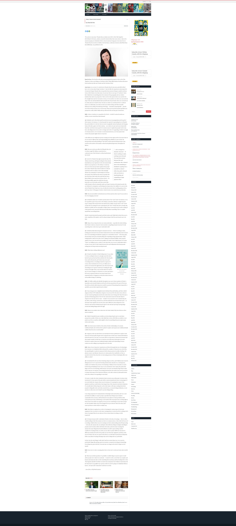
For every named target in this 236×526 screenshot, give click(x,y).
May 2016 (133, 317)
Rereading (133, 395)
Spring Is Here (140, 105)
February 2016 (133, 324)
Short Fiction (133, 400)
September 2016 (134, 309)
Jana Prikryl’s (141, 98)
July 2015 (133, 331)
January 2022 (133, 212)
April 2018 (133, 266)
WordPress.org (134, 428)
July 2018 (133, 259)
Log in (132, 421)
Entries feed (133, 423)
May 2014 (133, 358)
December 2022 (134, 194)
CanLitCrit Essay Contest (135, 373)
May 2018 (133, 264)
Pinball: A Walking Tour (137, 168)
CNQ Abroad (133, 375)
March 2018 (133, 268)
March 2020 (133, 234)
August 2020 (133, 230)
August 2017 (133, 284)
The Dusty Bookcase (135, 404)
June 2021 (133, 216)
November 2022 (134, 196)
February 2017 (133, 297)
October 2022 (133, 199)
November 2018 (134, 250)
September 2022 (134, 201)
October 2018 (133, 252)
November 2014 (134, 349)
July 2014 (133, 356)
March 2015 (133, 340)
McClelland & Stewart (90, 39)
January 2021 (133, 225)
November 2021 (134, 214)
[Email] (89, 31)
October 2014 (133, 351)
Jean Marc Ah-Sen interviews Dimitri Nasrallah (105, 491)
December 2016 (134, 302)
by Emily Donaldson (136, 171)
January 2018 (133, 273)
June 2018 (133, 261)
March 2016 (133, 322)
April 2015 (133, 338)
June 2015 (133, 333)
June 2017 (133, 288)
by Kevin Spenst (134, 134)
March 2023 (133, 187)
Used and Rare (133, 411)
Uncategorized (133, 409)
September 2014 (134, 353)
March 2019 (133, 246)
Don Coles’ (137, 144)
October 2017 (133, 279)
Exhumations (133, 382)
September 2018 (134, 255)
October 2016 (133, 306)
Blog (132, 370)
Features (132, 384)
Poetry (132, 391)
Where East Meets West (135, 130)
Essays (132, 379)
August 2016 (133, 311)
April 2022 (133, 210)
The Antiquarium (134, 402)
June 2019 (133, 239)
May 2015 (133, 335)
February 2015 (133, 342)
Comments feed (134, 426)
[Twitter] (86, 31)
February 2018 (133, 270)
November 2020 (134, 228)
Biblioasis (89, 44)
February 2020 (133, 237)
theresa (134, 142)
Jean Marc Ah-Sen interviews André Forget (91, 490)
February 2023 (133, 190)
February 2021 (133, 223)
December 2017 (134, 275)
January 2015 (133, 344)
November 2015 (134, 329)
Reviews (132, 397)
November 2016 (134, 304)
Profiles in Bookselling (135, 393)
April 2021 (133, 221)
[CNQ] (118, 8)
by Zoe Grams (139, 93)
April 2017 (133, 293)
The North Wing (134, 406)
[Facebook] (87, 31)
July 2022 (133, 205)
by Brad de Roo (90, 22)
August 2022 (133, 203)
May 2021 (133, 219)
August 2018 (133, 257)
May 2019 (133, 241)
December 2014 (134, 347)
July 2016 (133, 313)
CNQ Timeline (133, 377)
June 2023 (133, 185)
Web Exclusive (133, 413)
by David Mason (140, 107)
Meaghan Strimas (136, 152)
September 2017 (134, 282)
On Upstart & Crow (140, 91)
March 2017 (133, 295)
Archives (132, 368)
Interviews (133, 388)
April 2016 (133, 320)
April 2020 (133, 232)
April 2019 (133, 243)
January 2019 (133, 248)
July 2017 (133, 286)
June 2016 (133, 315)
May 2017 (133, 291)
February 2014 (133, 360)
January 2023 (133, 192)
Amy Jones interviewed (93, 19)
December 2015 (134, 326)
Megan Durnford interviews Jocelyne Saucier (120, 491)
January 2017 (133, 300)
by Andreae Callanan (141, 100)
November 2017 (134, 277)
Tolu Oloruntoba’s (138, 133)
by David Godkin (136, 146)
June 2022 (133, 207)
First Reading (133, 386)
